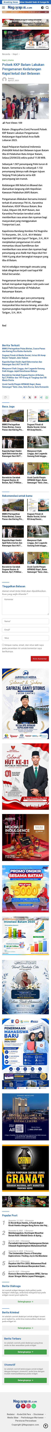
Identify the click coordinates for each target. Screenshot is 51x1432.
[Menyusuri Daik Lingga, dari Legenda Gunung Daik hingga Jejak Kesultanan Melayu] (38, 442)
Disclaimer (39, 1414)
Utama (11, 60)
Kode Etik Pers (24, 1414)
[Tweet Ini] (30, 397)
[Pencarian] (47, 7)
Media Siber (13, 1417)
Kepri (4, 60)
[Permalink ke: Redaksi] (4, 79)
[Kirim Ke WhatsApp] (47, 397)
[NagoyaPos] (20, 7)
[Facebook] (18, 1406)
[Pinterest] (23, 1406)
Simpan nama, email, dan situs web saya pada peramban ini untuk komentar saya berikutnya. (23, 648)
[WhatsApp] (33, 1406)
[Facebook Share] (24, 397)
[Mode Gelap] (42, 7)
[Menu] (4, 7)
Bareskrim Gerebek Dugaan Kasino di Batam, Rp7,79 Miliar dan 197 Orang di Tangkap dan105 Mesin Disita (24, 377)
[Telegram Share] (41, 397)
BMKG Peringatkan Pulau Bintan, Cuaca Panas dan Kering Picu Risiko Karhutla (23, 349)
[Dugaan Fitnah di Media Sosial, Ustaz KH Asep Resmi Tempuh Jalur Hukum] (38, 416)
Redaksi (11, 78)
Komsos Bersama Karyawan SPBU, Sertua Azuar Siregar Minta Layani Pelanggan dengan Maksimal (28, 1275)
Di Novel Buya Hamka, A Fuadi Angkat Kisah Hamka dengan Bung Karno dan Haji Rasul (28, 1224)
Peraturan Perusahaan (25, 1421)
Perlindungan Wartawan (32, 1417)
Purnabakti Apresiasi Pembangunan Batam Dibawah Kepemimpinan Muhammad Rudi (28, 1244)
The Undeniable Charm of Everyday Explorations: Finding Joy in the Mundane (27, 1254)
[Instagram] (28, 1406)
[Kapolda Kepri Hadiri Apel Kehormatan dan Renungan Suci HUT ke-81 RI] (13, 442)
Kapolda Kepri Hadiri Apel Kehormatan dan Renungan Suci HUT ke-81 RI (22, 363)
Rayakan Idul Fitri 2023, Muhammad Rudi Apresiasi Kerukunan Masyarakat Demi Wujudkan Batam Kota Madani (27, 1264)
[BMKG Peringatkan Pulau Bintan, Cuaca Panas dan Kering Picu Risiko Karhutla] (13, 416)
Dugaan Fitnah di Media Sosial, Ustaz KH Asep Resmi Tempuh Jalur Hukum (23, 356)
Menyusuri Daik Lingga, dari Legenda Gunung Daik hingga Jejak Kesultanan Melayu (23, 369)
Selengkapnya (24, 1302)
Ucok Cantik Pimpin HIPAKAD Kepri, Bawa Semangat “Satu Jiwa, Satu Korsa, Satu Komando (25, 385)
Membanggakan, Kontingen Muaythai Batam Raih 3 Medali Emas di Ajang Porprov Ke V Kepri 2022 (25, 1234)
